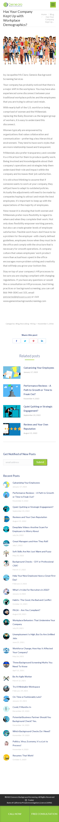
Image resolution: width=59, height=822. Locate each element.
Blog (18, 324)
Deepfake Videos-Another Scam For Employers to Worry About (30, 529)
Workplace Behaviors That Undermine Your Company (34, 622)
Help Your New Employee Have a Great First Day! (34, 577)
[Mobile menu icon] (53, 5)
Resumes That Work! (23, 755)
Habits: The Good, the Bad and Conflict (32, 600)
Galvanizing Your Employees (39, 367)
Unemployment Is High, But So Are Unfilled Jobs (34, 636)
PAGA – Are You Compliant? (26, 610)
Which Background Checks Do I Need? (31, 731)
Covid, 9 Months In (22, 707)
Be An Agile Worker (22, 676)
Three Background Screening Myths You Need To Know (32, 664)
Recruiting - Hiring (27, 324)
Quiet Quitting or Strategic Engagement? (38, 408)
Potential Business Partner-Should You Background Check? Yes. (32, 719)
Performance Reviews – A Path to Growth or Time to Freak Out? (38, 390)
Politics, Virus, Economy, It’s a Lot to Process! (30, 743)
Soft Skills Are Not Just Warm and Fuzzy (32, 551)
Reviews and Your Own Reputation (36, 426)
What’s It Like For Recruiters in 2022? (31, 589)
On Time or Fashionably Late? (27, 697)
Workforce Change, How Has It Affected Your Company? (33, 650)
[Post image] (11, 372)
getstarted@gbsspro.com (17, 296)
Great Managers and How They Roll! (30, 541)
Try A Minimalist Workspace (26, 686)
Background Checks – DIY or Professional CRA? (33, 563)
